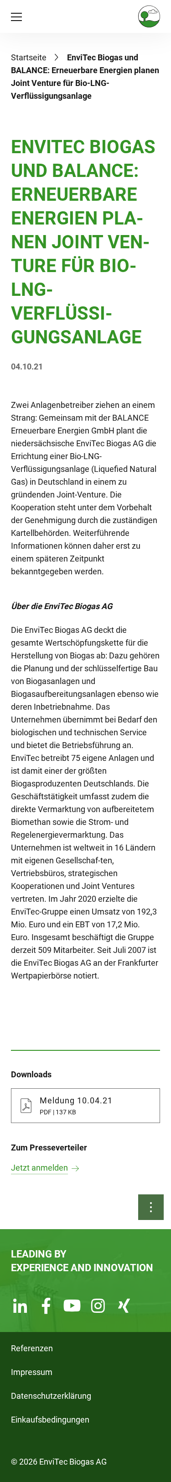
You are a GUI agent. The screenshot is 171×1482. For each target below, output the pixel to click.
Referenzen (32, 1348)
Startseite (29, 57)
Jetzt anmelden (39, 1167)
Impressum (31, 1372)
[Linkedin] (20, 1307)
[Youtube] (72, 1307)
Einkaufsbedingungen (50, 1419)
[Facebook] (46, 1307)
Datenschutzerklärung (51, 1396)
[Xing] (124, 1307)
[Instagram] (98, 1307)
